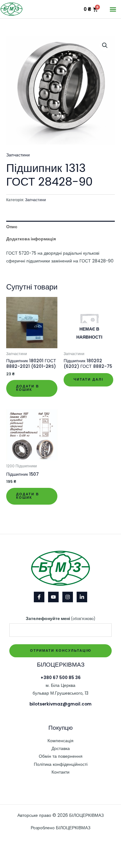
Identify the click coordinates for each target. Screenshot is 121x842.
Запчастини (18, 155)
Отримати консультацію (60, 650)
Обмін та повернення (61, 756)
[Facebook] (39, 597)
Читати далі (88, 379)
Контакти (60, 772)
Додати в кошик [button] (27, 388)
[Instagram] (67, 597)
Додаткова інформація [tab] (31, 239)
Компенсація (60, 741)
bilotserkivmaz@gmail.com (60, 704)
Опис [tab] (11, 227)
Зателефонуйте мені (60, 619)
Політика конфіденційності (60, 764)
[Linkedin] (82, 597)
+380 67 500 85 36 (61, 678)
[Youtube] (53, 597)
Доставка (61, 749)
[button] (113, 9)
